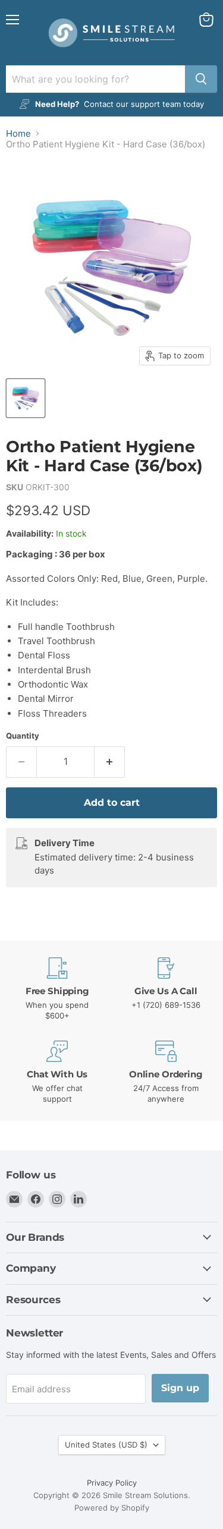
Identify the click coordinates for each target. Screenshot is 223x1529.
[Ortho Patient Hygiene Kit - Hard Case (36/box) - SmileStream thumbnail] (26, 398)
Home (18, 133)
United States (106, 1444)
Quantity (22, 736)
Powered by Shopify (111, 1507)
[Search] (201, 79)
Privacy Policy (112, 1482)
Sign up (180, 1388)
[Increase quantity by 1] (110, 761)
